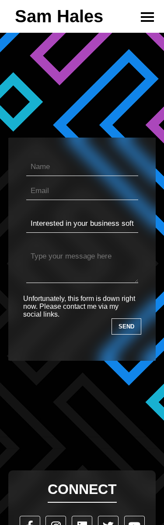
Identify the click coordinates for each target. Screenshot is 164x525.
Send (126, 326)
